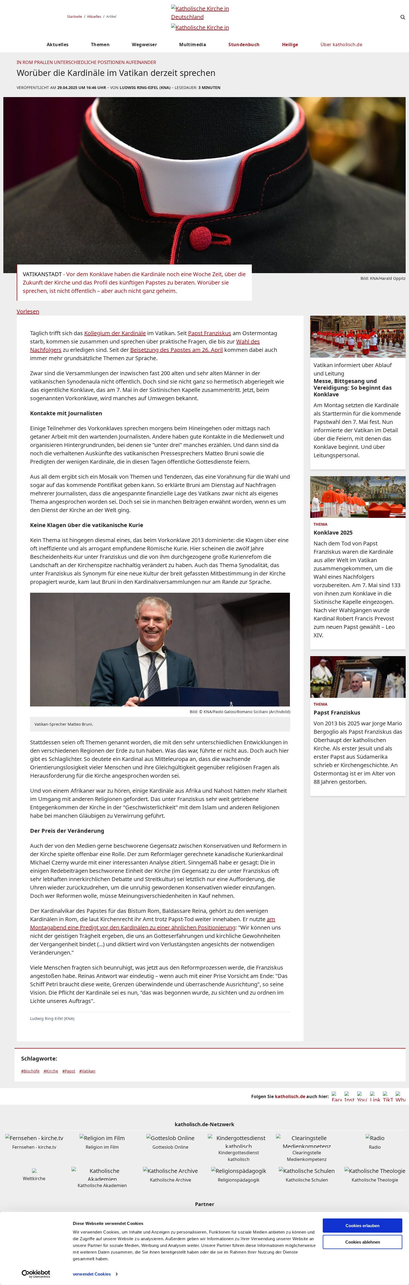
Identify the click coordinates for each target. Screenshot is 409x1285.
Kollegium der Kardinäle (115, 333)
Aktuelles (94, 16)
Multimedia (192, 44)
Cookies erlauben (363, 1225)
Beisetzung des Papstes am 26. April (176, 350)
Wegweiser (144, 44)
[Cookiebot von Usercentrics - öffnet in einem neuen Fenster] (36, 1274)
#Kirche (51, 1071)
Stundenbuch (244, 44)
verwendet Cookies (92, 1274)
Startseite (74, 16)
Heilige (290, 44)
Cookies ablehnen (362, 1242)
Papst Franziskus (209, 333)
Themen (100, 44)
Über (341, 44)
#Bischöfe (30, 1071)
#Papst (68, 1071)
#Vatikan (87, 1071)
